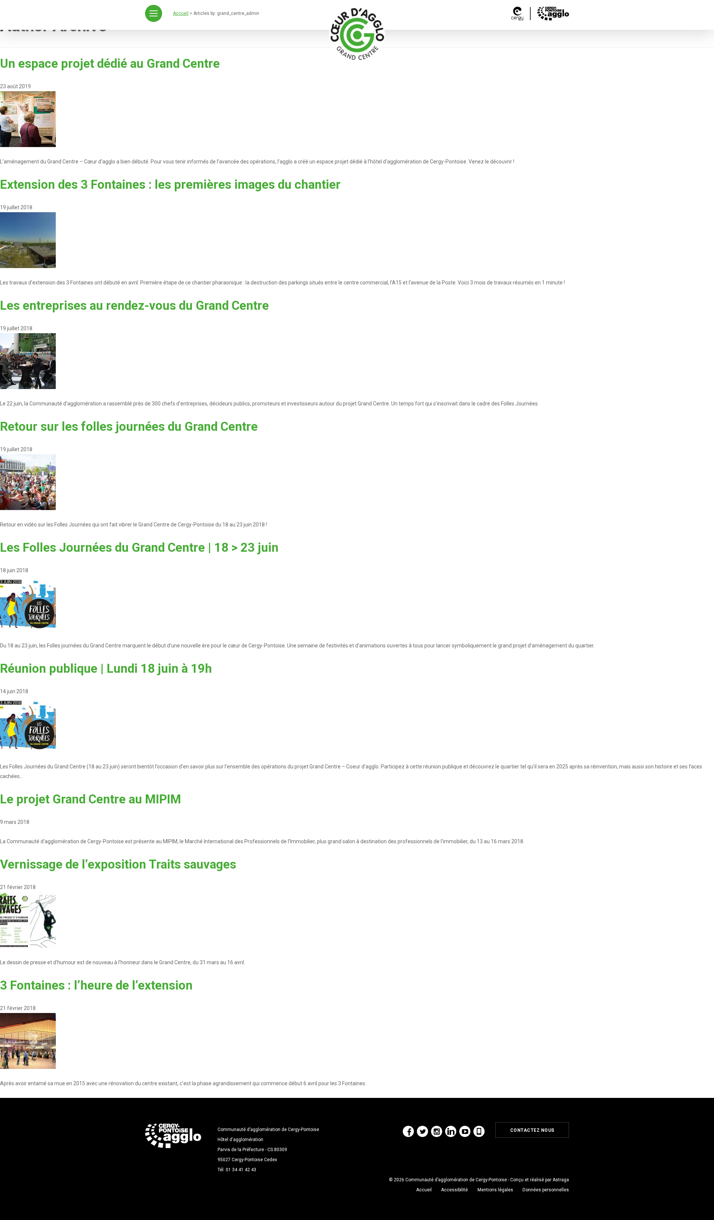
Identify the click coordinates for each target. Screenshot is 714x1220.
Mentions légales (495, 1189)
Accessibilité (454, 1189)
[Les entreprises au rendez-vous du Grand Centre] (28, 361)
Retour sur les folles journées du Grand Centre (129, 426)
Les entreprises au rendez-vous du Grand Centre (134, 305)
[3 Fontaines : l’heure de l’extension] (28, 1041)
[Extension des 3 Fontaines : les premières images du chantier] (28, 240)
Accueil (424, 1189)
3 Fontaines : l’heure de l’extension (96, 985)
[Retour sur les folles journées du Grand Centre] (28, 482)
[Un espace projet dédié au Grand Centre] (28, 119)
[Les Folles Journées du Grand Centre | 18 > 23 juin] (28, 603)
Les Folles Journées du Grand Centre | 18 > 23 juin (139, 547)
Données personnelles (545, 1189)
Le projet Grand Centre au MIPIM (90, 799)
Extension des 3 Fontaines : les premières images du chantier (170, 184)
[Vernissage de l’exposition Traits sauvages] (28, 920)
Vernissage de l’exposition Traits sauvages (118, 864)
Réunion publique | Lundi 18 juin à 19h (106, 668)
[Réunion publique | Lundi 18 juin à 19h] (28, 724)
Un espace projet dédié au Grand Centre (110, 63)
